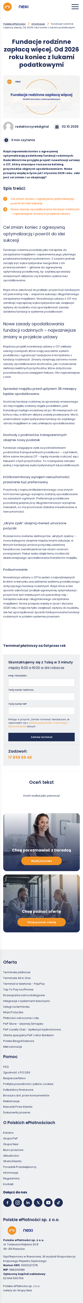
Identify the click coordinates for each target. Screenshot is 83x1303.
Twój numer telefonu (21, 690)
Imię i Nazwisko (17, 675)
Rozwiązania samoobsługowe (24, 995)
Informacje (38, 24)
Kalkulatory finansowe (18, 1090)
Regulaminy (11, 1178)
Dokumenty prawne (16, 1112)
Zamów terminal (41, 737)
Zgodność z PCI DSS (16, 1072)
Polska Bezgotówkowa (18, 1041)
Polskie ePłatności (14, 24)
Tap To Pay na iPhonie (18, 989)
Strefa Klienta (12, 1161)
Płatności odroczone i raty (21, 1018)
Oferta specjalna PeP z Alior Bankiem (28, 1035)
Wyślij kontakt (41, 861)
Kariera (8, 1132)
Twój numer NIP (17, 704)
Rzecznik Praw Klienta (17, 1107)
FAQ (6, 1067)
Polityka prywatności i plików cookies (28, 1084)
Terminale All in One (17, 978)
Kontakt (8, 1184)
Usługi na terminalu (16, 1007)
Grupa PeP (10, 1138)
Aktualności (11, 1155)
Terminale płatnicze (16, 972)
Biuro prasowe (13, 1150)
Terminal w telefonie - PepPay (24, 984)
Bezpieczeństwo (14, 1078)
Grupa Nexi (10, 1144)
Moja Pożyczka (13, 1012)
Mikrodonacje (12, 1047)
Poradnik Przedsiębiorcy (19, 1167)
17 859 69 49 (20, 757)
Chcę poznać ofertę (41, 922)
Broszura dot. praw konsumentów (26, 1095)
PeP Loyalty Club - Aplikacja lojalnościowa (32, 1029)
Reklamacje (11, 1101)
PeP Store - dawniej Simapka (23, 1024)
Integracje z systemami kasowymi (26, 1001)
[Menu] (75, 6)
